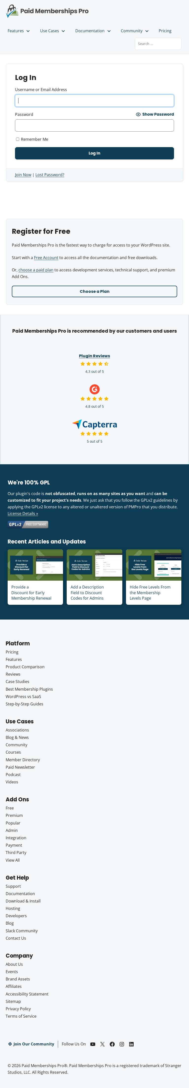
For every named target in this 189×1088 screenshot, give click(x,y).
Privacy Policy (18, 1008)
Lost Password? (49, 174)
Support (13, 886)
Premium (14, 815)
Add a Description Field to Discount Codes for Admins (87, 592)
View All (13, 860)
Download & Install (23, 901)
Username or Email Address (41, 89)
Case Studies (17, 681)
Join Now (23, 174)
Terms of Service (21, 1016)
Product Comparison (25, 666)
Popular (13, 823)
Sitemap (13, 1001)
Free (10, 808)
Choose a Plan (95, 291)
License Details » (23, 513)
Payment (14, 845)
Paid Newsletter (20, 767)
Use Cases (49, 30)
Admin (12, 830)
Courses (13, 752)
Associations (17, 730)
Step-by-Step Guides (24, 704)
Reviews (13, 674)
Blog (10, 923)
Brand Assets (18, 979)
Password (24, 114)
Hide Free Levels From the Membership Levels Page (150, 592)
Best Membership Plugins (29, 689)
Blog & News (17, 737)
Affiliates (14, 986)
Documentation (90, 30)
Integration (16, 837)
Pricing (165, 30)
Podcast (13, 774)
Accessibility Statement (27, 994)
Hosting (13, 908)
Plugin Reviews (94, 356)
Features (16, 30)
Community (131, 30)
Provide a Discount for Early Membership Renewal (31, 592)
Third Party (16, 852)
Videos (12, 782)
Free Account (46, 257)
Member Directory (23, 759)
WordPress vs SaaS (23, 696)
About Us (14, 964)
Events (12, 971)
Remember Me (34, 139)
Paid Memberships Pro (47, 7)
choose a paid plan (35, 270)
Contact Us (16, 938)
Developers (16, 915)
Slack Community (22, 930)
